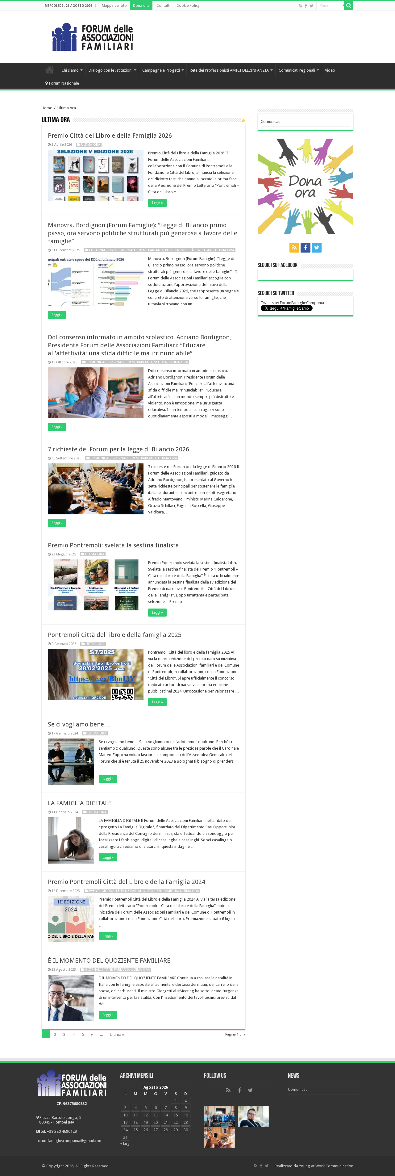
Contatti (163, 5)
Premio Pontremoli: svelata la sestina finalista (113, 545)
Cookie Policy (188, 5)
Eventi (94, 891)
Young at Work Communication (326, 1166)
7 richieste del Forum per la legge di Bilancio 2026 (118, 449)
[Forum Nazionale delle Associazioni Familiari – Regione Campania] (92, 35)
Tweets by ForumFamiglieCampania (292, 302)
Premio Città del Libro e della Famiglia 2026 (110, 135)
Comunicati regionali (297, 70)
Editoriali (97, 250)
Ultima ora (90, 145)
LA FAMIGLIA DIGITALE (79, 803)
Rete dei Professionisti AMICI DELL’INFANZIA (229, 70)
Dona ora (141, 5)
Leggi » (157, 203)
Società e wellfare (197, 250)
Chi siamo (70, 70)
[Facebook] (306, 6)
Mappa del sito (114, 5)
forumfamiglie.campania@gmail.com (69, 1140)
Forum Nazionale (64, 83)
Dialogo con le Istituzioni (110, 70)
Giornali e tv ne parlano (141, 250)
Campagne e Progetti (161, 70)
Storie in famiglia (162, 891)
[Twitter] (311, 6)
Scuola (160, 362)
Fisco (113, 250)
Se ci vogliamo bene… (79, 724)
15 (175, 1115)
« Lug (125, 1143)
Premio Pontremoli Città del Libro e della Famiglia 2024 (126, 881)
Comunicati (96, 362)
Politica (172, 250)
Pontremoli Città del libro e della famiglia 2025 (114, 634)
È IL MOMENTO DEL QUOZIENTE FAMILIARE (109, 960)
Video (330, 70)
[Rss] (300, 6)
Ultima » (117, 1034)
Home (50, 69)
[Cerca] (348, 5)
